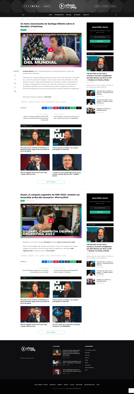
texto (57, 101)
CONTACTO (86, 14)
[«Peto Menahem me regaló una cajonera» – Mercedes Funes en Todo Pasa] (91, 93)
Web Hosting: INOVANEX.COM (73, 388)
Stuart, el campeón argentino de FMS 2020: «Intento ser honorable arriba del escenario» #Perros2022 (35, 118)
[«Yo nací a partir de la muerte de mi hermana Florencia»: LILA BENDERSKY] (67, 314)
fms (37, 255)
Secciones (87, 365)
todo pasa (63, 101)
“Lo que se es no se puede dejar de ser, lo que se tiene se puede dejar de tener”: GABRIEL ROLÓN (66, 174)
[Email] (15, 91)
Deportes (23, 29)
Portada (22, 19)
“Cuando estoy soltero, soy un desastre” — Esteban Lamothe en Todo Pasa (105, 101)
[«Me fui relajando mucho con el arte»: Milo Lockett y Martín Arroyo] (35, 162)
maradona (31, 101)
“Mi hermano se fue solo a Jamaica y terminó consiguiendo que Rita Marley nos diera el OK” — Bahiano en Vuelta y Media (99, 77)
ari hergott (24, 255)
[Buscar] (116, 15)
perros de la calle (56, 255)
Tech (86, 370)
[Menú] (23, 15)
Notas (88, 70)
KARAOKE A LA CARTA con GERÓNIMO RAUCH (104, 109)
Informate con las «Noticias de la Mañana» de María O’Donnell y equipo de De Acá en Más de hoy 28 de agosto (34, 149)
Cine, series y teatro (90, 350)
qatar (42, 101)
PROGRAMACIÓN (59, 14)
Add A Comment (51, 182)
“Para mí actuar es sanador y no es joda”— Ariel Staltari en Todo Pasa (65, 148)
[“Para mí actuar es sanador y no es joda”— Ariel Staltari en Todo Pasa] (67, 137)
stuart (64, 255)
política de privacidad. (102, 46)
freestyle (42, 255)
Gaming (87, 355)
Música (87, 357)
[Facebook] (15, 75)
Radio (86, 362)
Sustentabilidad (89, 367)
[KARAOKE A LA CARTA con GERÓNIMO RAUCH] (91, 111)
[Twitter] (15, 79)
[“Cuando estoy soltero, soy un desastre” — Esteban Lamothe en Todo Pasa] (91, 102)
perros (48, 255)
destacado (24, 101)
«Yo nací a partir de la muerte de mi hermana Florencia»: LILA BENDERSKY (66, 325)
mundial (38, 101)
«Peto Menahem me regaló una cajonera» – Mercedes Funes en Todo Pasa (105, 92)
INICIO (50, 14)
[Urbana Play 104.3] (69, 6)
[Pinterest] (15, 87)
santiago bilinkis (50, 101)
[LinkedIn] (15, 83)
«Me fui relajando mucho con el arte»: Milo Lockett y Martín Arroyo (33, 173)
